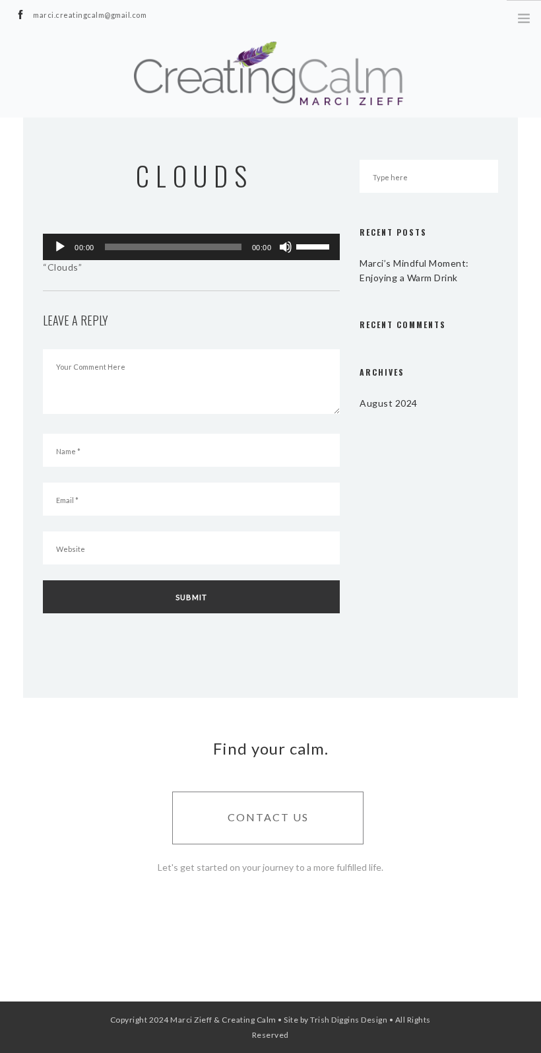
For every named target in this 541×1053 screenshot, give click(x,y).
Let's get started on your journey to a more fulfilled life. (270, 867)
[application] (191, 247)
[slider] (314, 245)
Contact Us (268, 817)
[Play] (60, 247)
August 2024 (389, 403)
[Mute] (285, 247)
